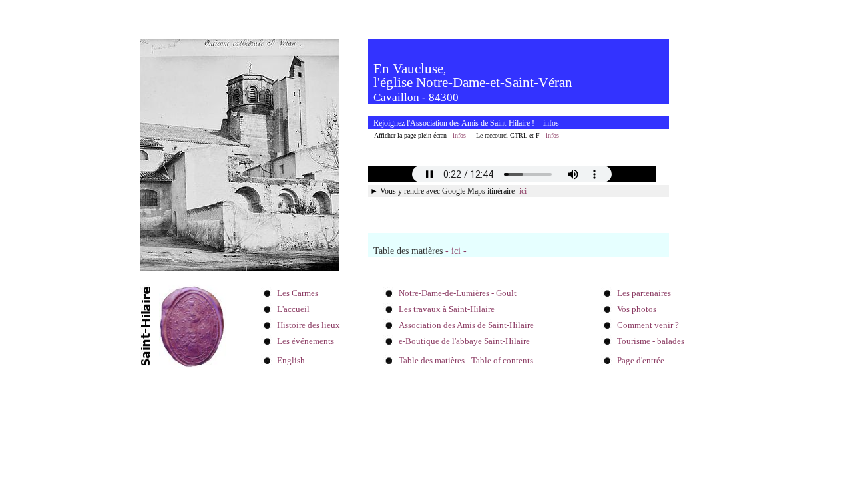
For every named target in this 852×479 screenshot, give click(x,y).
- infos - (459, 135)
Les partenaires (644, 293)
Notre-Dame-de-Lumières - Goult (458, 293)
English (291, 360)
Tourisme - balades (650, 341)
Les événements (305, 341)
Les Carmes (297, 293)
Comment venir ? (648, 325)
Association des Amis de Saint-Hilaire (466, 325)
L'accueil (293, 309)
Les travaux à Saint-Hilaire (447, 309)
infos (551, 123)
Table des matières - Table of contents (466, 360)
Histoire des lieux (308, 325)
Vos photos (636, 309)
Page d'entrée (640, 360)
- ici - (523, 191)
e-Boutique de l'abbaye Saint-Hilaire (464, 341)
